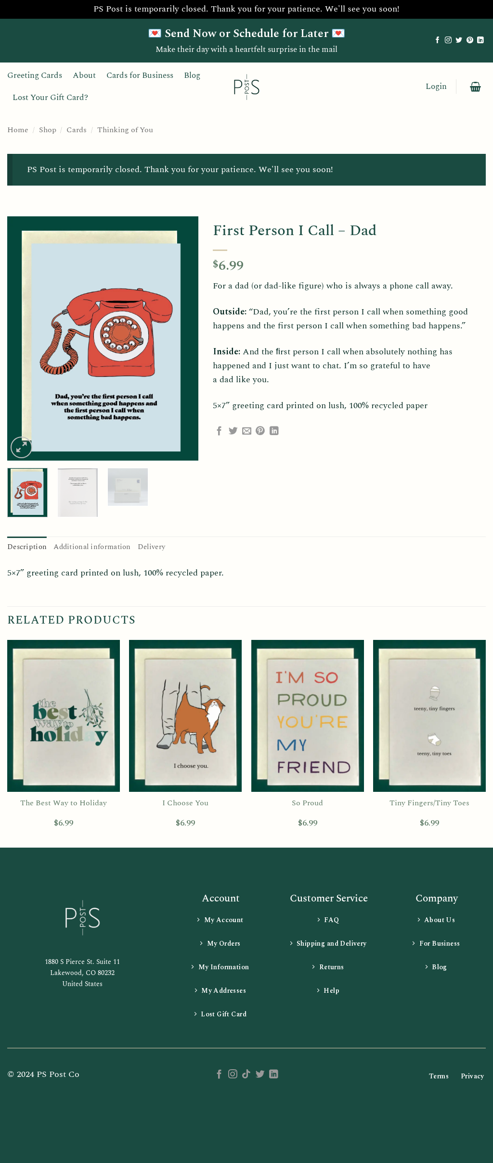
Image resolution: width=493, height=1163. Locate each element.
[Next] (182, 338)
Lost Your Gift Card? (50, 97)
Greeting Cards (34, 75)
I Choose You (185, 803)
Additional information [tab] (91, 546)
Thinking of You (125, 130)
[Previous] (23, 338)
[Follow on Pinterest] (470, 40)
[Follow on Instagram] (448, 40)
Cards (76, 130)
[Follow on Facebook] (437, 40)
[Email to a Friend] (246, 431)
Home (17, 130)
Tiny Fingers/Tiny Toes (429, 803)
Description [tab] (27, 546)
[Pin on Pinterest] (260, 431)
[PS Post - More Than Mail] (246, 87)
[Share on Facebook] (219, 431)
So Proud (307, 803)
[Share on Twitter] (233, 431)
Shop (47, 130)
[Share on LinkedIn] (274, 431)
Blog (192, 75)
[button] (436, 86)
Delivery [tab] (151, 546)
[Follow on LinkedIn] (480, 40)
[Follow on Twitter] (458, 40)
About (84, 75)
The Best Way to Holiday (63, 803)
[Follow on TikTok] (246, 1075)
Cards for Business (139, 75)
